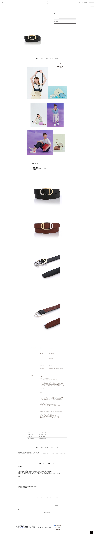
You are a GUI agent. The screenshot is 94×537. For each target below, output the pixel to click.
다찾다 (91, 4)
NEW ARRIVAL (32, 6)
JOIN (83, 2)
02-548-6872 (21, 527)
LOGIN (80, 2)
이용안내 (46, 521)
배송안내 (42, 58)
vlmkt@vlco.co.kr (33, 526)
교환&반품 (46, 58)
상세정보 (37, 58)
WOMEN (40, 6)
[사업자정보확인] (27, 524)
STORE (70, 6)
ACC (57, 6)
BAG (52, 6)
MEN (46, 6)
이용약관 (42, 521)
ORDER (85, 2)
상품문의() (56, 58)
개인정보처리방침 (51, 521)
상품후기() (51, 58)
